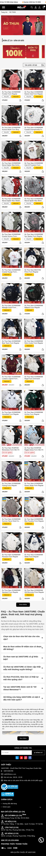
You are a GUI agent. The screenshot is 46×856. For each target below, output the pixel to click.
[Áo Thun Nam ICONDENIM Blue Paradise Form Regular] (34, 507)
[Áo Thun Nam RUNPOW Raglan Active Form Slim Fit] (34, 436)
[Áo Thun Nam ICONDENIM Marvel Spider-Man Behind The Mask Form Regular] (34, 186)
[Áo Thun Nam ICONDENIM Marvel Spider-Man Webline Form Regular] (12, 186)
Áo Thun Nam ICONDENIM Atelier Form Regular (33, 555)
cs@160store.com (10, 774)
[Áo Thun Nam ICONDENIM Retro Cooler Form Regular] (34, 329)
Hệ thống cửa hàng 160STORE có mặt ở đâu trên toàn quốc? (21, 698)
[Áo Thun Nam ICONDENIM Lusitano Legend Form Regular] (12, 364)
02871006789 (8, 771)
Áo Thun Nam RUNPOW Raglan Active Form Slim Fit (33, 449)
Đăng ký (39, 752)
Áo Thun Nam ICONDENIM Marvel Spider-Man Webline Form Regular (11, 199)
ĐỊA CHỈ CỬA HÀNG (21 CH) (13, 812)
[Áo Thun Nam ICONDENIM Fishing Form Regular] (12, 471)
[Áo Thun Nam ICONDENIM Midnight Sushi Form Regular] (12, 293)
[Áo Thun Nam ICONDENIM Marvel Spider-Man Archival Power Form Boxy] (12, 151)
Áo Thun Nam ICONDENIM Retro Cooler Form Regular (33, 342)
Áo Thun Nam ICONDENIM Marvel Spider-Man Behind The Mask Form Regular (33, 199)
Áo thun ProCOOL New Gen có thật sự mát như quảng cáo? (21, 678)
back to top (41, 847)
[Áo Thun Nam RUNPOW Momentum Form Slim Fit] (12, 436)
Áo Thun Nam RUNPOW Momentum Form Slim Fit (10, 449)
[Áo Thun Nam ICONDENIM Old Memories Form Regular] (34, 578)
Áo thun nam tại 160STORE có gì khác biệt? (20, 658)
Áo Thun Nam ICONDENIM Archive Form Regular (33, 413)
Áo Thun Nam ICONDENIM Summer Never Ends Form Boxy (11, 520)
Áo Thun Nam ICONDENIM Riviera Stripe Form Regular (33, 484)
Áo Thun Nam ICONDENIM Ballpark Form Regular (33, 306)
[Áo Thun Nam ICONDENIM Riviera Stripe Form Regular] (34, 471)
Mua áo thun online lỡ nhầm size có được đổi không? (22, 648)
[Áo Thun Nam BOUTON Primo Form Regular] (34, 258)
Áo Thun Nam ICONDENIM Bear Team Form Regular (11, 342)
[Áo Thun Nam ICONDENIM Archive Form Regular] (34, 400)
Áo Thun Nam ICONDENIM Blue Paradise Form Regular (34, 520)
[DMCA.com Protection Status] (7, 794)
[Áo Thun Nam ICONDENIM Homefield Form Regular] (12, 400)
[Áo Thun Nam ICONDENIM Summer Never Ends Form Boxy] (12, 507)
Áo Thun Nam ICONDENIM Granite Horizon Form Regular (11, 235)
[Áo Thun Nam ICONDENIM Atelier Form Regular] (34, 542)
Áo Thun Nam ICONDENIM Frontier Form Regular (11, 93)
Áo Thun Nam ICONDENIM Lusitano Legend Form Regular (11, 377)
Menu (3, 7)
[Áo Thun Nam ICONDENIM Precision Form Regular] (12, 542)
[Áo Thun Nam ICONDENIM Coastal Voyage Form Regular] (12, 258)
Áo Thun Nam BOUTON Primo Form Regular (32, 271)
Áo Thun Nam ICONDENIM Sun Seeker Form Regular (33, 235)
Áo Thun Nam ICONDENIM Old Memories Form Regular (34, 591)
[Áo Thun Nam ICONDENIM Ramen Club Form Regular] (34, 80)
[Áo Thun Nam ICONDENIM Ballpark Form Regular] (34, 293)
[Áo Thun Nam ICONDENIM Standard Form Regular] (12, 578)
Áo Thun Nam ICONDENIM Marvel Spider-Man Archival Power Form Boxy (11, 164)
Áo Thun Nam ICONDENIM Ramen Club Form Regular (33, 93)
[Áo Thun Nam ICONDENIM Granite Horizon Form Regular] (12, 222)
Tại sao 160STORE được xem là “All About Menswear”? (19, 688)
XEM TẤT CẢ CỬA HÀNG (10, 840)
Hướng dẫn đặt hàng (10, 803)
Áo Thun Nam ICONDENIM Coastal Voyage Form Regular (11, 271)
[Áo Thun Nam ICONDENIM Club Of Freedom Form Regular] (34, 151)
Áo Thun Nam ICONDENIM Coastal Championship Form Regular (34, 128)
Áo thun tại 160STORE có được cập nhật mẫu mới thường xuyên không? (22, 668)
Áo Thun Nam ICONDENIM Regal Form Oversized (33, 377)
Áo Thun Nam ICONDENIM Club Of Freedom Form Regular (33, 164)
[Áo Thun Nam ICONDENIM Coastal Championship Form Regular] (34, 115)
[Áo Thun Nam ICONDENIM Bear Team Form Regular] (12, 329)
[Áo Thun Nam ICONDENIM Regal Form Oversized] (34, 364)
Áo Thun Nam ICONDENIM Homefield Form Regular (11, 413)
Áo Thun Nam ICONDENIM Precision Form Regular (11, 555)
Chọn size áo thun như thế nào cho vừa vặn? (21, 637)
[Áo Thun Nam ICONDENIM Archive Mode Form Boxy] (12, 115)
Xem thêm (23, 604)
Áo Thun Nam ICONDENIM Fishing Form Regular (11, 484)
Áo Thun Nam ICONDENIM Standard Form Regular (11, 591)
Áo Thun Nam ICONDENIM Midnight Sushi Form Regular (11, 306)
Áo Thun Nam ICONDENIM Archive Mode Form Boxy (11, 128)
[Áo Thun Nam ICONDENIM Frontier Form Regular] (12, 80)
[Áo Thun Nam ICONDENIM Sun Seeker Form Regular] (34, 222)
